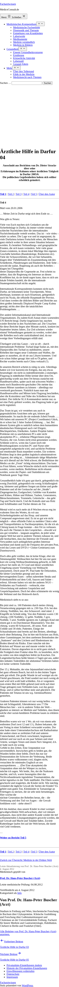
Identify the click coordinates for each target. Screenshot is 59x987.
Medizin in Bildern (23, 45)
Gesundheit (12, 49)
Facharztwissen (8, 4)
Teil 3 (18, 194)
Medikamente (20, 39)
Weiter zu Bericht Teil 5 (13, 837)
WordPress (27, 985)
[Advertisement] (29, 115)
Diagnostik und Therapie (26, 30)
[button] (24, 965)
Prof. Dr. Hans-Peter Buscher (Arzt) (20, 878)
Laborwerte (19, 36)
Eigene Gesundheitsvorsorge (28, 52)
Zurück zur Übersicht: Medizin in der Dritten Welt (26, 860)
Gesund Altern (20, 64)
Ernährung (18, 55)
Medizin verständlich (24, 42)
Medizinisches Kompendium (21, 24)
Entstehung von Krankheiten (28, 33)
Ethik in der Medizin (23, 74)
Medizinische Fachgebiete (26, 27)
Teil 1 (3, 194)
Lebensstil (18, 61)
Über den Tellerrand (23, 71)
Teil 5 (34, 194)
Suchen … (5, 83)
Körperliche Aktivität (24, 58)
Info (19, 893)
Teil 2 (11, 194)
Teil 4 (26, 194)
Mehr (9, 68)
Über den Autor (47, 194)
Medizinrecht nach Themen (27, 77)
